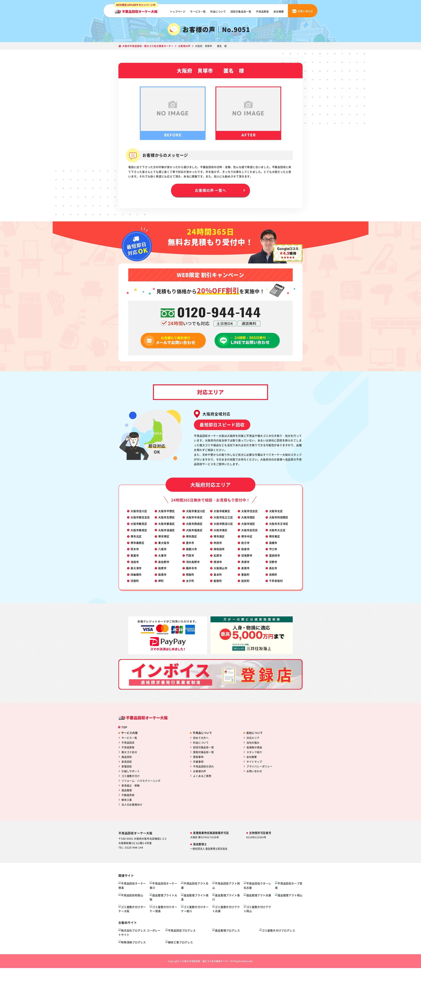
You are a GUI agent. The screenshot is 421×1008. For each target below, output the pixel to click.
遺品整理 (127, 790)
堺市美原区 (137, 543)
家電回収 (127, 766)
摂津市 (218, 562)
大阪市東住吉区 (140, 517)
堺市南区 (219, 536)
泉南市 (245, 568)
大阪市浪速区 (166, 530)
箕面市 (135, 555)
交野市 (273, 562)
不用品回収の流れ (203, 766)
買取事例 (198, 757)
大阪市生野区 (166, 517)
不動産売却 (128, 795)
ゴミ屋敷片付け (131, 776)
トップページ (178, 11)
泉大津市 (136, 568)
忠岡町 (273, 574)
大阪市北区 (276, 511)
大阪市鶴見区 (139, 524)
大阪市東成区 (139, 530)
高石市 (273, 568)
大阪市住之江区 (223, 517)
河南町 (135, 581)
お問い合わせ (254, 771)
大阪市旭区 (248, 524)
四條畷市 (136, 574)
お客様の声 (199, 771)
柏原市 (162, 568)
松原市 (218, 555)
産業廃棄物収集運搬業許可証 (211, 833)
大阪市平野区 (166, 511)
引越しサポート (131, 771)
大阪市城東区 (222, 511)
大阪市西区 (248, 517)
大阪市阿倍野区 (278, 517)
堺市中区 (246, 536)
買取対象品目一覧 (203, 752)
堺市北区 (136, 536)
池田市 (135, 562)
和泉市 (245, 549)
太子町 (190, 581)
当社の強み (253, 742)
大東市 (162, 555)
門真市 (190, 555)
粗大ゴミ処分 (129, 752)
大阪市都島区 (166, 524)
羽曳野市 (246, 555)
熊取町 (190, 574)
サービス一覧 (198, 11)
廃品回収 (127, 757)
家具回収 (127, 761)
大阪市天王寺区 (278, 524)
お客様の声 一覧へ (210, 190)
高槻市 (273, 543)
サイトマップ (254, 761)
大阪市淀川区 (139, 511)
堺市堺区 (163, 536)
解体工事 (127, 799)
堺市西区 (191, 536)
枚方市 (245, 543)
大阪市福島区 (194, 530)
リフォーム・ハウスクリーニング (141, 780)
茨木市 (135, 549)
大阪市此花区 (249, 530)
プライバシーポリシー (259, 766)
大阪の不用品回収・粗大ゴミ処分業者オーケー (206, 961)
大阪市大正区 (277, 530)
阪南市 (162, 574)
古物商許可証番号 (260, 833)
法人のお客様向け (132, 804)
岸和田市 (219, 549)
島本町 (218, 574)
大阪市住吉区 (249, 511)
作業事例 (198, 761)
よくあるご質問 (202, 776)
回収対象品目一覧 (241, 11)
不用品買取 (262, 11)
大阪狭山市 (220, 568)
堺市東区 (274, 536)
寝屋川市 (191, 549)
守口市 (273, 549)
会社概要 (278, 11)
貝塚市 (245, 562)
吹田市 (218, 543)
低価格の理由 (254, 747)
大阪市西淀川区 (223, 524)
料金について (218, 11)
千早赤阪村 (276, 581)
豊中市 (190, 543)
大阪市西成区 (194, 524)
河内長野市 (193, 562)
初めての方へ (201, 737)
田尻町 (245, 581)
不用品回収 (128, 742)
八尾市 (162, 549)
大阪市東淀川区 (195, 511)
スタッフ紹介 (254, 752)
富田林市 (274, 555)
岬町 (161, 581)
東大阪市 (163, 543)
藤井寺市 (191, 568)
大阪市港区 (220, 530)
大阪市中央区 (194, 517)
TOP (124, 727)
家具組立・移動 (131, 785)
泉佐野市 (163, 562)
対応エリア (253, 737)
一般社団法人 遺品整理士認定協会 (208, 848)
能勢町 (218, 581)
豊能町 (245, 574)
